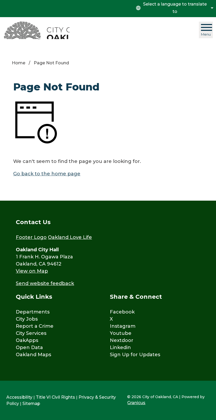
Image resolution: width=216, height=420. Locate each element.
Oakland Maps (33, 355)
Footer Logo (31, 237)
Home (18, 62)
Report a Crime (34, 326)
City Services (31, 333)
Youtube (120, 333)
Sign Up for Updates (135, 355)
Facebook (122, 312)
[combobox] (174, 8)
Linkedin (120, 347)
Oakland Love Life (70, 237)
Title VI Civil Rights (55, 397)
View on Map (32, 271)
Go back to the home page (46, 174)
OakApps (27, 340)
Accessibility (19, 397)
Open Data (29, 347)
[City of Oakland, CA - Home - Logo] (37, 30)
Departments (33, 312)
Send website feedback (45, 283)
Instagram (122, 326)
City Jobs (27, 319)
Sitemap (31, 403)
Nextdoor (121, 340)
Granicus (136, 402)
